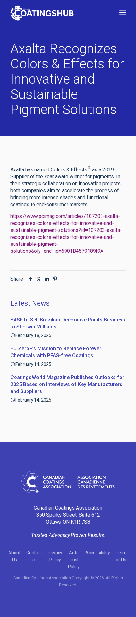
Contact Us (34, 556)
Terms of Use (122, 556)
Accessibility (97, 552)
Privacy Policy (55, 556)
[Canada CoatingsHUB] (42, 13)
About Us (14, 556)
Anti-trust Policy (74, 559)
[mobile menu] (122, 12)
